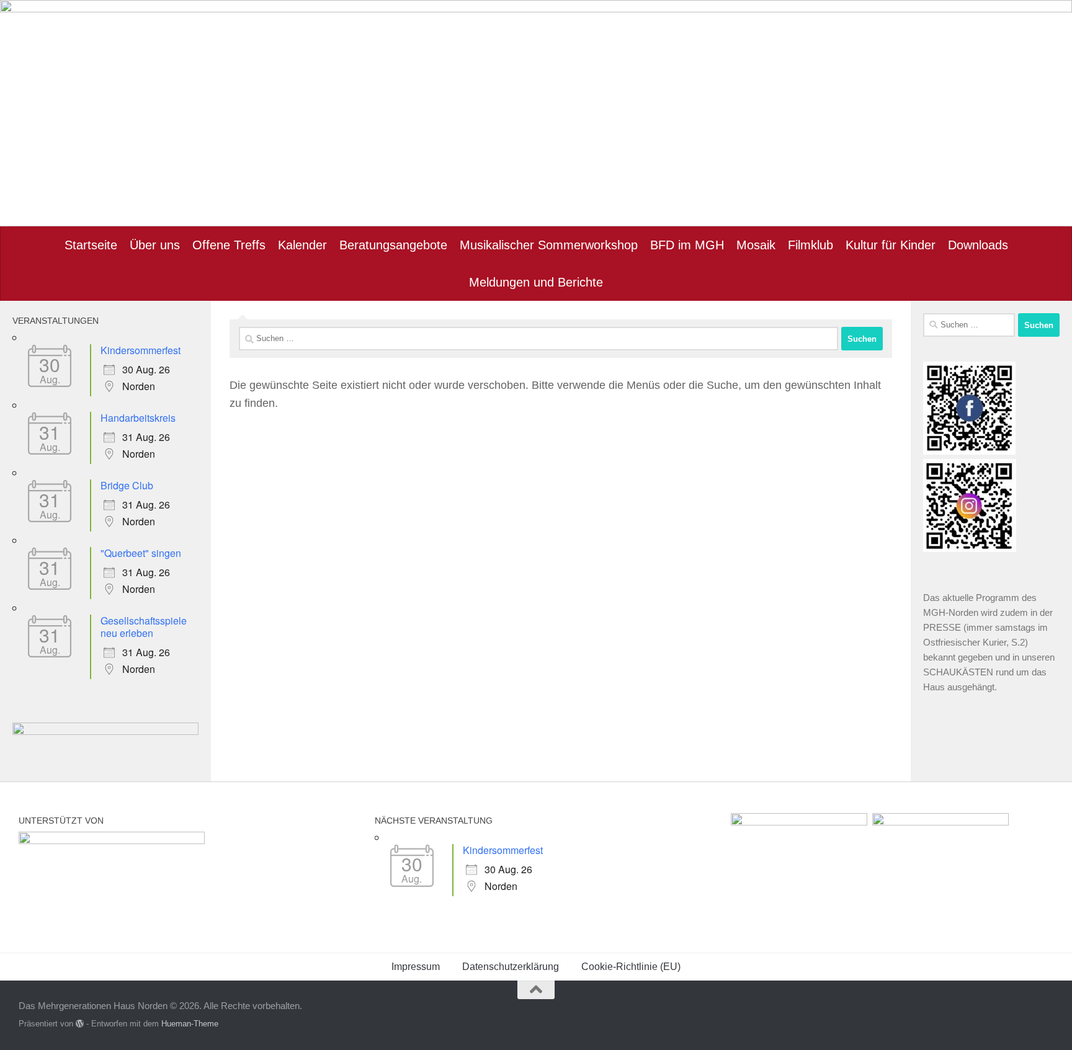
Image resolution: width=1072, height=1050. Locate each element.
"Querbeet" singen (140, 553)
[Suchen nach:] (538, 338)
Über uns (155, 245)
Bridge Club (126, 485)
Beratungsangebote (393, 245)
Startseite (91, 245)
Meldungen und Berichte (536, 282)
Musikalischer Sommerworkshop (549, 245)
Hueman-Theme (189, 1023)
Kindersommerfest (140, 350)
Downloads (978, 245)
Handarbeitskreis (138, 418)
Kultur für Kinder (891, 245)
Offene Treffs (229, 245)
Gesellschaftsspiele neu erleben (143, 626)
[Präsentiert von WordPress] (80, 1024)
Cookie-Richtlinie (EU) (631, 966)
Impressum (415, 966)
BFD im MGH (687, 245)
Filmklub (810, 245)
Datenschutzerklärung (510, 966)
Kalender (302, 245)
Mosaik (755, 245)
